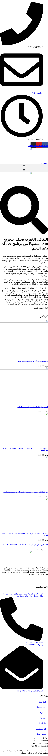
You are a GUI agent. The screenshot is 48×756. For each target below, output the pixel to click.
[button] (24, 166)
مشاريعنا (42, 712)
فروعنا (43, 718)
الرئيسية (42, 702)
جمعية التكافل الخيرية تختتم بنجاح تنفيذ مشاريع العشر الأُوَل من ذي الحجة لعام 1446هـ (25, 492)
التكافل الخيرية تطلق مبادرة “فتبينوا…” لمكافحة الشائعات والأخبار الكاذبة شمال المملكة (25, 544)
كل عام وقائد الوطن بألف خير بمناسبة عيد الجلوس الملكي (33, 361)
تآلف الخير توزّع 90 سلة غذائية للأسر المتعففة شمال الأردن (32, 407)
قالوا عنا (42, 723)
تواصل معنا (41, 734)
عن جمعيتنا (41, 707)
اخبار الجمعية (41, 729)
